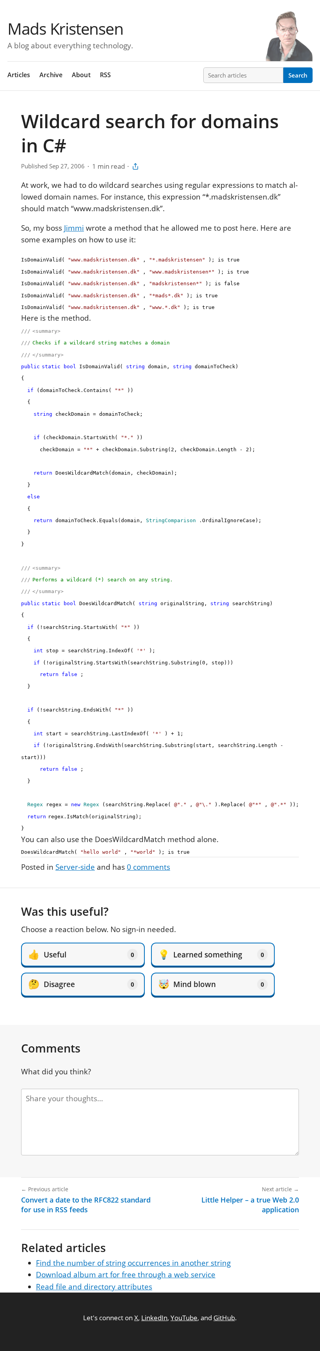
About (81, 75)
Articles (18, 75)
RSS (105, 75)
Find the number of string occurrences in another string (133, 1263)
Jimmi (74, 228)
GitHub (224, 1317)
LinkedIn (154, 1317)
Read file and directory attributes (94, 1287)
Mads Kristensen (65, 28)
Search (298, 75)
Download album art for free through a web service (125, 1275)
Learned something (211, 954)
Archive (50, 75)
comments (148, 867)
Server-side (75, 867)
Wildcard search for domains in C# (150, 133)
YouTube (184, 1317)
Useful (81, 954)
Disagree (81, 984)
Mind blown (211, 984)
